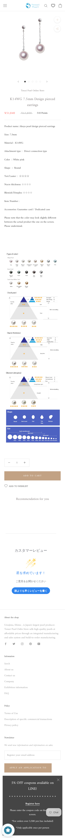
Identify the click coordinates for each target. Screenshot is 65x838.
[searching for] (45, 5)
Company (9, 681)
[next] (46, 81)
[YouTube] (39, 644)
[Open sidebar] (5, 5)
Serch (7, 664)
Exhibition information (16, 687)
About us (8, 670)
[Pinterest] (30, 644)
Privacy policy (11, 725)
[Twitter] (14, 644)
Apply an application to (28, 768)
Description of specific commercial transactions (28, 719)
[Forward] (18, 81)
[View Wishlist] (53, 5)
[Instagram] (22, 644)
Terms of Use (11, 713)
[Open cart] (60, 5)
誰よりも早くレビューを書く (30, 590)
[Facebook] (5, 644)
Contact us (9, 675)
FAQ (6, 693)
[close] (58, 779)
